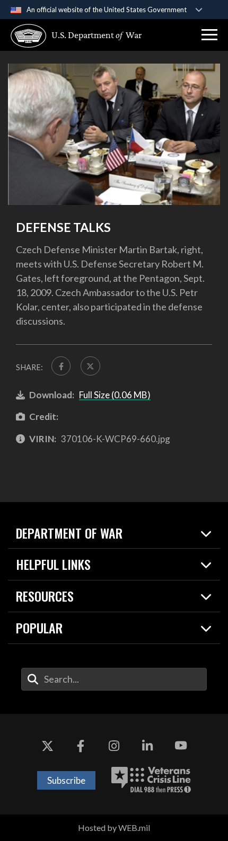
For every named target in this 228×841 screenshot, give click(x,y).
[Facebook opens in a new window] (80, 745)
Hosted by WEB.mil (114, 827)
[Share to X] (90, 365)
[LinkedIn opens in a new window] (147, 745)
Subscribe (66, 780)
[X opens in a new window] (47, 745)
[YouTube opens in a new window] (181, 745)
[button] (209, 35)
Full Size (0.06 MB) (115, 394)
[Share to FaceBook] (61, 365)
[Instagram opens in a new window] (114, 745)
